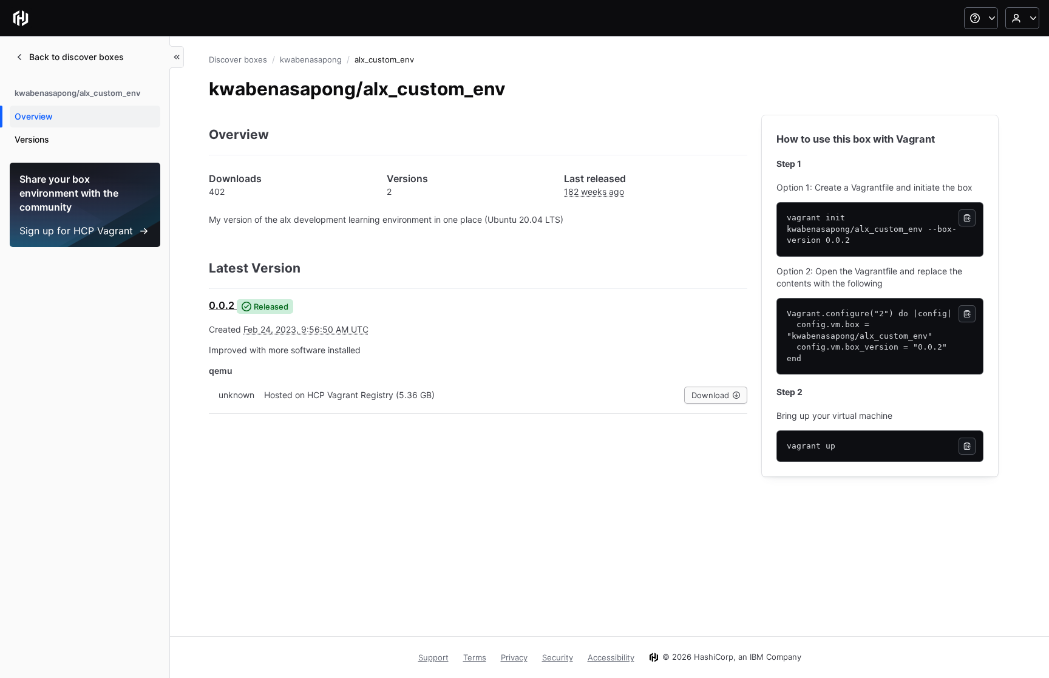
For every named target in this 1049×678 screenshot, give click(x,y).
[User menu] (1022, 18)
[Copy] (967, 217)
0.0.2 (221, 305)
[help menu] (981, 18)
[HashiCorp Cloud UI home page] (21, 18)
